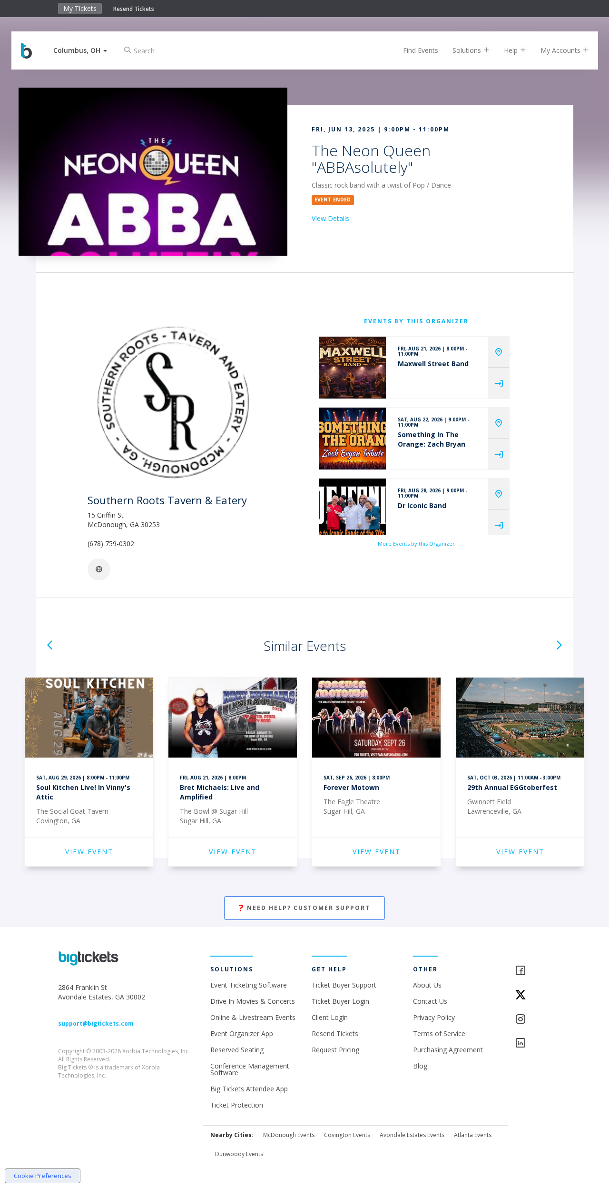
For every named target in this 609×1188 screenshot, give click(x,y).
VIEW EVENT (89, 851)
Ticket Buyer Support (344, 984)
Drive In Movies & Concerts (252, 1001)
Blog (420, 1065)
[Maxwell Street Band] (352, 368)
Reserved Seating (237, 1049)
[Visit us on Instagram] (533, 1020)
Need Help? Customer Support (304, 907)
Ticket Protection (236, 1104)
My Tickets (80, 8)
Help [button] (512, 50)
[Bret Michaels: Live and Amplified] (232, 719)
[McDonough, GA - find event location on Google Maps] (498, 352)
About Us (427, 984)
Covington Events (347, 1135)
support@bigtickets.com (96, 1023)
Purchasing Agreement (448, 1049)
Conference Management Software (249, 1069)
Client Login (330, 1017)
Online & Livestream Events (252, 1017)
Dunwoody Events (239, 1154)
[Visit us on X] (533, 995)
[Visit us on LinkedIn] (533, 1043)
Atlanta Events (472, 1135)
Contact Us (430, 1001)
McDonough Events (288, 1135)
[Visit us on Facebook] (533, 971)
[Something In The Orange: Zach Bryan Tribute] (352, 438)
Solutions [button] (467, 50)
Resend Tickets (133, 9)
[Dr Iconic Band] (352, 509)
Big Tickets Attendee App (249, 1088)
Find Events (420, 50)
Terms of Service (439, 1033)
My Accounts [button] (561, 50)
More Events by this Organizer (416, 543)
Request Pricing (335, 1049)
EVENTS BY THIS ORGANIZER (416, 321)
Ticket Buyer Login (340, 1001)
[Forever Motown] (376, 719)
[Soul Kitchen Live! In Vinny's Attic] (89, 719)
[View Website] (99, 569)
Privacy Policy (434, 1017)
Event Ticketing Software (248, 984)
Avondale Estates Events (412, 1135)
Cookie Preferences (42, 1175)
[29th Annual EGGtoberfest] (520, 719)
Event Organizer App (241, 1033)
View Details (330, 218)
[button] (80, 50)
